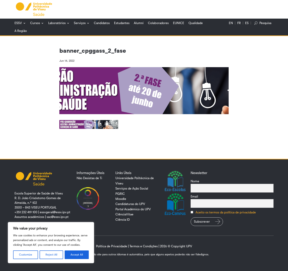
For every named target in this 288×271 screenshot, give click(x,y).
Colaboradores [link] (158, 23)
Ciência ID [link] (122, 219)
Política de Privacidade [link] (111, 246)
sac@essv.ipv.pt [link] (58, 217)
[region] (51, 242)
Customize (25, 254)
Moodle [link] (120, 199)
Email (194, 196)
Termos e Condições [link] (144, 246)
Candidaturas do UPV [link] (130, 204)
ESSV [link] (18, 23)
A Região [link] (20, 31)
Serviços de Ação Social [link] (131, 188)
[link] (34, 9)
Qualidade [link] (195, 23)
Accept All (77, 254)
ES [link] (247, 23)
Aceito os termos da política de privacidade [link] (226, 212)
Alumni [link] (139, 23)
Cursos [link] (35, 23)
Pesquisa (265, 23)
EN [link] (231, 23)
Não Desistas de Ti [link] (89, 178)
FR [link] (239, 23)
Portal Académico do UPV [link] (133, 209)
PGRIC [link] (120, 193)
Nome (195, 181)
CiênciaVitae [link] (124, 214)
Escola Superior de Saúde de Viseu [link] (38, 193)
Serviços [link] (80, 23)
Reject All (51, 254)
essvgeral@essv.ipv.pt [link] (55, 212)
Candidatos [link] (102, 23)
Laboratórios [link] (57, 23)
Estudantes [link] (122, 23)
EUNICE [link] (178, 23)
